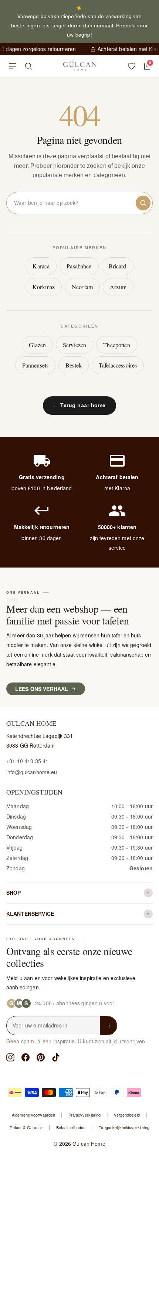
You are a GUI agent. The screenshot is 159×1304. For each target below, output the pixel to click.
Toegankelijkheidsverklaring (124, 1127)
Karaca (41, 266)
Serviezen (74, 345)
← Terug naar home (79, 405)
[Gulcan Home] (79, 66)
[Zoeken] (28, 66)
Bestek (73, 365)
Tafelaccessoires (118, 365)
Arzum (118, 287)
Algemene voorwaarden (33, 1115)
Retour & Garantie (26, 1127)
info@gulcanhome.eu (31, 772)
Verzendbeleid (126, 1115)
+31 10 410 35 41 (27, 761)
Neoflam (82, 287)
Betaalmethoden (71, 1127)
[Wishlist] (131, 66)
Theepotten (116, 345)
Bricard (117, 266)
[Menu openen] (12, 66)
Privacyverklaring (84, 1115)
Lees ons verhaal (41, 688)
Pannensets (35, 365)
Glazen (37, 345)
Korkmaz (44, 287)
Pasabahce (79, 266)
